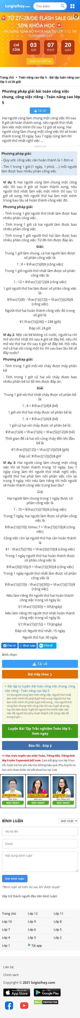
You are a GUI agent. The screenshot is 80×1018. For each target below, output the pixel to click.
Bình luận (29, 645)
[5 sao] (40, 654)
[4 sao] (35, 654)
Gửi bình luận (14, 878)
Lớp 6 (32, 929)
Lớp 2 (58, 937)
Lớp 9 (32, 921)
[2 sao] (25, 654)
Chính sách (11, 975)
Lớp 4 (6, 937)
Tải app (37, 945)
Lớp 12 (33, 913)
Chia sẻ (11, 645)
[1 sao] (20, 654)
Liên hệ (8, 967)
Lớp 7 (6, 929)
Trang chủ (9, 913)
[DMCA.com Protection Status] (46, 1005)
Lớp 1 (6, 945)
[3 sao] (30, 654)
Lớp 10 (7, 921)
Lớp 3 (32, 937)
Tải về (41, 111)
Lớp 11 (59, 913)
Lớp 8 (58, 921)
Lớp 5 (58, 929)
